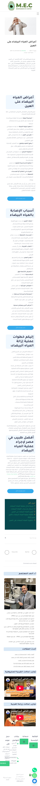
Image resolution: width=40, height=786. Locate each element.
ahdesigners (20, 781)
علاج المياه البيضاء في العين (26, 660)
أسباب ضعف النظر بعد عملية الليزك (23, 666)
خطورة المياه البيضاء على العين (21, 520)
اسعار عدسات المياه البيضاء (22, 509)
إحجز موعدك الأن (20, 198)
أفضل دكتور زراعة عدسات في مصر (24, 654)
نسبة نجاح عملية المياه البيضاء (22, 506)
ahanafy (23, 50)
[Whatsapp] (34, 775)
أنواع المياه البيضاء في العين (22, 512)
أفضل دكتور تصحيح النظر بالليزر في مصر (22, 657)
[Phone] (34, 770)
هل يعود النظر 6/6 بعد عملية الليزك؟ (23, 663)
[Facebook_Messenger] (34, 781)
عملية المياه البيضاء (28, 52)
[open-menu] (33, 745)
